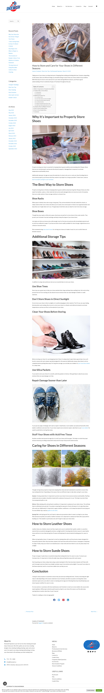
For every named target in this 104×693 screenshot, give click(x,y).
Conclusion (36, 111)
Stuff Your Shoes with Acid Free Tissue (44, 105)
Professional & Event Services (59, 649)
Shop (85, 6)
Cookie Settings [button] (90, 690)
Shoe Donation (12, 92)
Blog (53, 653)
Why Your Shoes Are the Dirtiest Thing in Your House (14, 37)
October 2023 (12, 123)
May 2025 (11, 110)
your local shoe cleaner (84, 363)
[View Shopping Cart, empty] (96, 6)
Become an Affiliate (57, 651)
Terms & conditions (57, 679)
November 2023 (13, 120)
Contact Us (78, 6)
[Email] (95, 651)
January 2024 (12, 115)
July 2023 (11, 128)
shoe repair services (14, 95)
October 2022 (12, 146)
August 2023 (12, 125)
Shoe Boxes (38, 93)
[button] (54, 600)
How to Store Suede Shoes (40, 110)
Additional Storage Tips (39, 95)
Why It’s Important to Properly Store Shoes (44, 89)
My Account (55, 674)
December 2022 (13, 141)
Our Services (69, 6)
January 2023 (12, 138)
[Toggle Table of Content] (52, 86)
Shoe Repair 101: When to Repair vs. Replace (13, 51)
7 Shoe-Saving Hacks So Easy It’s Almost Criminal (14, 44)
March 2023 (12, 133)
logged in (40, 623)
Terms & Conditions (57, 666)
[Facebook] (88, 651)
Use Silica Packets (40, 101)
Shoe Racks (38, 92)
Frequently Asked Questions (59, 659)
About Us (59, 6)
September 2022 (13, 148)
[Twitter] (92, 651)
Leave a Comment (36, 71)
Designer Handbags (14, 84)
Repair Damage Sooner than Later (43, 103)
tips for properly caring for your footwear (42, 179)
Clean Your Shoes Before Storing (43, 100)
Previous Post (29, 611)
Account (90, 6)
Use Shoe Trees (39, 97)
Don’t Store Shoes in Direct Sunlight (43, 98)
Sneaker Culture (13, 97)
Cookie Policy (55, 657)
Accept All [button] (99, 690)
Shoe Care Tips (12, 87)
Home (53, 6)
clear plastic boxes (48, 229)
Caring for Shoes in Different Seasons (42, 106)
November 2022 (13, 143)
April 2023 (11, 130)
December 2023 (13, 118)
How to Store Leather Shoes (40, 108)
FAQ (53, 676)
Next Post (94, 611)
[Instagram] (90, 651)
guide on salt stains (52, 510)
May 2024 (11, 112)
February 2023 (12, 136)
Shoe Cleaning (12, 90)
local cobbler (85, 428)
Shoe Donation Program (58, 663)
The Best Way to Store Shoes (41, 90)
